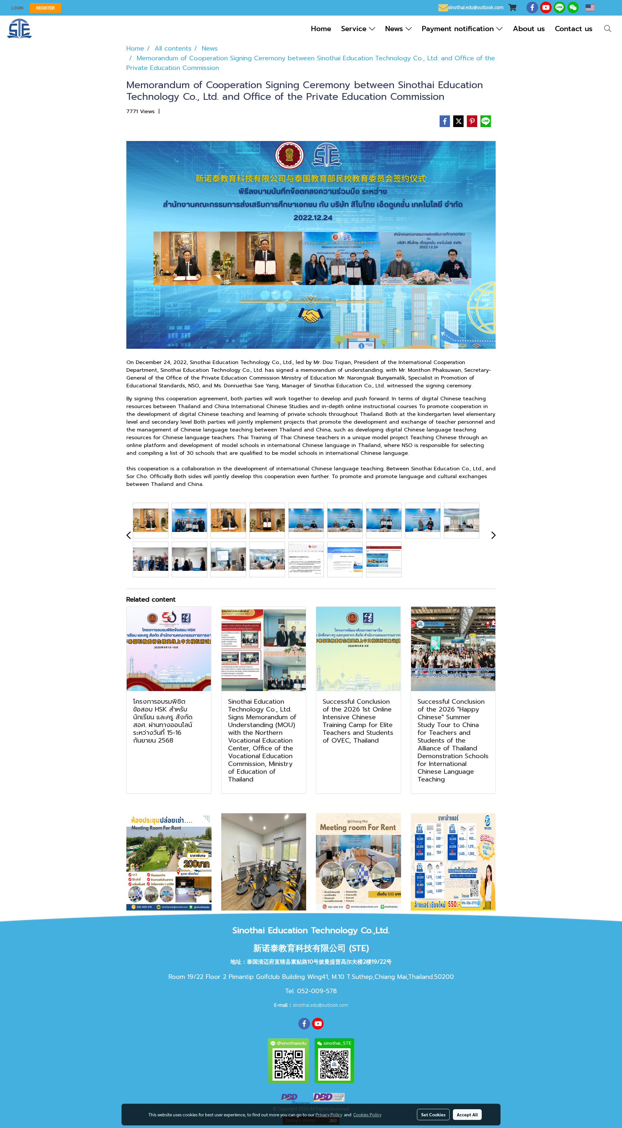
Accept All (467, 1114)
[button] (608, 28)
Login (17, 8)
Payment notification (459, 28)
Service (355, 28)
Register (45, 8)
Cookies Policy (367, 1114)
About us (529, 28)
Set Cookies (433, 1114)
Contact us (574, 28)
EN (600, 8)
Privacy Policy (329, 1114)
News (395, 28)
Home (321, 28)
